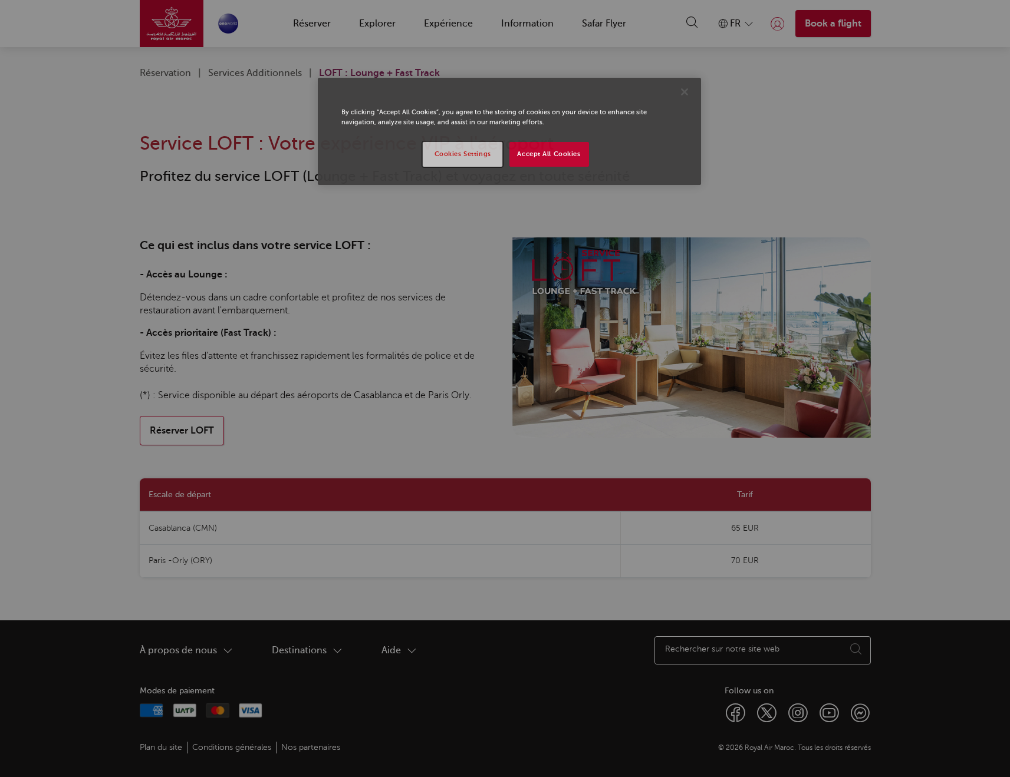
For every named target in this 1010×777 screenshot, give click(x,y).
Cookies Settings (463, 154)
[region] (509, 131)
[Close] (685, 92)
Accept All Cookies (548, 154)
